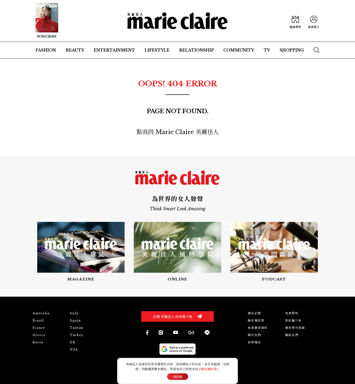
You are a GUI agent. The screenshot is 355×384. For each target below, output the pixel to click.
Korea (38, 342)
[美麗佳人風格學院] (295, 20)
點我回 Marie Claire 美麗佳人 (177, 132)
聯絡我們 (291, 335)
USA (74, 349)
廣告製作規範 (295, 328)
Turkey (77, 335)
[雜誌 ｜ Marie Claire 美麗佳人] (47, 21)
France (39, 328)
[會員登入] (314, 20)
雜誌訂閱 (254, 313)
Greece (39, 335)
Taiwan (76, 328)
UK (72, 342)
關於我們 (254, 335)
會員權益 (254, 342)
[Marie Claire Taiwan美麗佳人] (175, 332)
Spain (75, 320)
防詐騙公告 (293, 320)
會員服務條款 (258, 328)
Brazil (38, 320)
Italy (74, 313)
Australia (41, 313)
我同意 (177, 377)
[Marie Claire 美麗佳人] (178, 20)
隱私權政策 (256, 320)
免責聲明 (291, 313)
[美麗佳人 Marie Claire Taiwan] (146, 333)
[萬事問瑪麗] (274, 252)
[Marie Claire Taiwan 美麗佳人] (161, 332)
